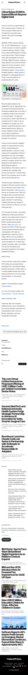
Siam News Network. (14, 669)
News (15, 663)
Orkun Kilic (14, 224)
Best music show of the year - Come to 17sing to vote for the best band (17, 491)
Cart (15, 664)
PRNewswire (5, 354)
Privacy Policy (9, 664)
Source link (5, 326)
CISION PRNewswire (6, 348)
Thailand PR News (14, 2)
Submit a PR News (6, 666)
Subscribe (6, 539)
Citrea (24, 45)
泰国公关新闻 (15, 666)
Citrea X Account (18, 293)
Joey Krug (21, 190)
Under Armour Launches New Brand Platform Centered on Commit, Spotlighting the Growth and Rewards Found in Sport (17, 482)
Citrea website (6, 293)
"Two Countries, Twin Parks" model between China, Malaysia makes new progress (17, 508)
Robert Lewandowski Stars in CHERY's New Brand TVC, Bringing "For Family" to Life (16, 515)
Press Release (8, 9)
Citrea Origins (19, 70)
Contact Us (19, 664)
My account (21, 663)
